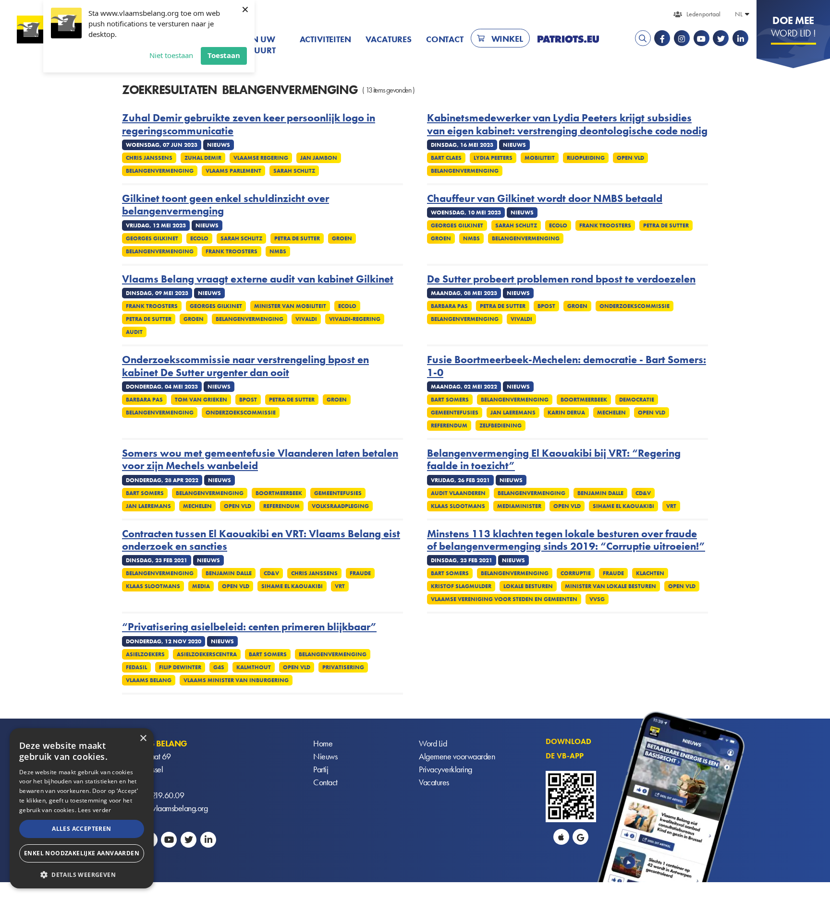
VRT (671, 506)
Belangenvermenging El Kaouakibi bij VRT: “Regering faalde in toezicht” (554, 460)
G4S (218, 667)
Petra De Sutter (297, 238)
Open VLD (630, 158)
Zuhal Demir (202, 158)
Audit (134, 332)
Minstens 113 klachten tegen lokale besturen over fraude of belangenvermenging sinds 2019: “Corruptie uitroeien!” (566, 540)
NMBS (277, 251)
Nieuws (325, 756)
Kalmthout (253, 667)
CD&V (643, 493)
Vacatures (389, 39)
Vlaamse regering (260, 158)
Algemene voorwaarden (457, 756)
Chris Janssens (149, 158)
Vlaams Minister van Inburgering (236, 680)
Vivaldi (306, 319)
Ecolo (199, 238)
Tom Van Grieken (201, 399)
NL (739, 14)
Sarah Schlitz (294, 171)
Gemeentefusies (454, 412)
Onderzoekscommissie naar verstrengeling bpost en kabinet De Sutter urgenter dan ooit (245, 366)
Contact (445, 39)
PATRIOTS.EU (568, 39)
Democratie (636, 399)
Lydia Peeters (493, 158)
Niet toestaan (171, 55)
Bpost (546, 306)
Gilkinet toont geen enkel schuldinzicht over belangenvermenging (225, 205)
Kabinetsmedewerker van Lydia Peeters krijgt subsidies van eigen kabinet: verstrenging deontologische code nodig (567, 124)
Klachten (650, 573)
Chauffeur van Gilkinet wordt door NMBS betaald (544, 198)
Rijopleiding (586, 158)
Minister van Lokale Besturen (610, 586)
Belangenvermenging (160, 171)
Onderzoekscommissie (634, 306)
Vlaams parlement (233, 171)
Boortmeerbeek (584, 399)
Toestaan (224, 55)
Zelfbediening (500, 425)
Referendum (449, 425)
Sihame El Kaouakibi (623, 506)
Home (322, 743)
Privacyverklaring (445, 769)
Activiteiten (325, 39)
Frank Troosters (231, 251)
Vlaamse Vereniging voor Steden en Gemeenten (504, 599)
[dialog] (82, 808)
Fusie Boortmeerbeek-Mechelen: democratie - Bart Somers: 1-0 (566, 366)
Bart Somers (450, 399)
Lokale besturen (528, 586)
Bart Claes (446, 158)
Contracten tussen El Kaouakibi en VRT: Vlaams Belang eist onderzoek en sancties (261, 540)
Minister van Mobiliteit (290, 306)
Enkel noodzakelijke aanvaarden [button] (81, 853)
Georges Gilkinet (152, 238)
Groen (342, 238)
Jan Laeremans (513, 412)
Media (201, 586)
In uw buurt (262, 45)
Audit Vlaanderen (458, 493)
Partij (320, 769)
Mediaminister (519, 506)
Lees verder (94, 810)
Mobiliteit (540, 158)
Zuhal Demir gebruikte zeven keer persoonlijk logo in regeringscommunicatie (248, 124)
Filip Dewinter (180, 667)
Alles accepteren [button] (81, 829)
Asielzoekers (145, 654)
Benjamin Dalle (600, 493)
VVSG (597, 599)
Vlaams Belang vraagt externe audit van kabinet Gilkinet (257, 279)
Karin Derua (566, 412)
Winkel (507, 38)
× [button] (142, 738)
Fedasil (136, 667)
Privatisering (343, 667)
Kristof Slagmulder (461, 586)
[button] (81, 874)
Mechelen (611, 412)
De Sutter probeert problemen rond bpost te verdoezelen (561, 279)
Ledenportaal (703, 14)
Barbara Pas (449, 306)
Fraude (360, 573)
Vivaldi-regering (354, 319)
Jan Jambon (318, 158)
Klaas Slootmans (458, 506)
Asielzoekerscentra (207, 654)
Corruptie (576, 573)
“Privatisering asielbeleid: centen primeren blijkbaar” (249, 627)
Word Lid (433, 743)
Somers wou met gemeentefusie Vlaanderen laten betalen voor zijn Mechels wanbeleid (260, 460)
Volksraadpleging (340, 506)
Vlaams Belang (148, 680)
